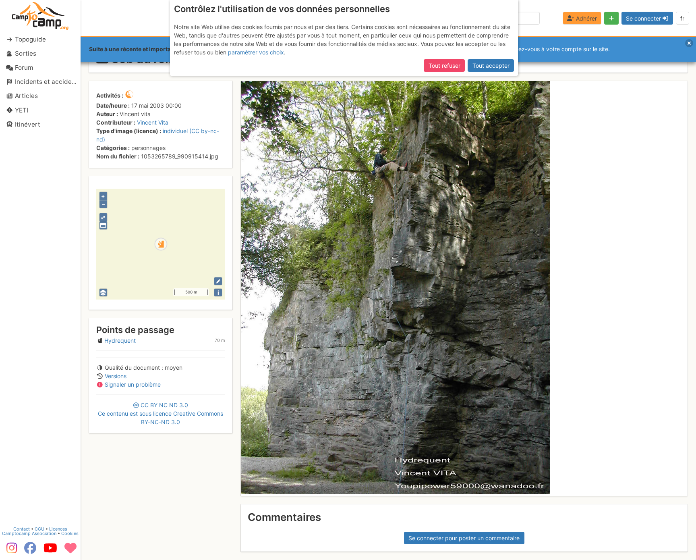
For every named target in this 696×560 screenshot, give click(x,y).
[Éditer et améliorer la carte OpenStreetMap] (218, 281)
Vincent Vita (152, 122)
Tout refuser (444, 65)
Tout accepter (491, 65)
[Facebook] (30, 551)
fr (682, 18)
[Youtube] (50, 551)
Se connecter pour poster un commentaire (464, 538)
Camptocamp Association (29, 533)
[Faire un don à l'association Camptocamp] (70, 551)
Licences (58, 529)
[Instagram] (10, 551)
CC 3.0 (160, 413)
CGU (39, 529)
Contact (21, 529)
